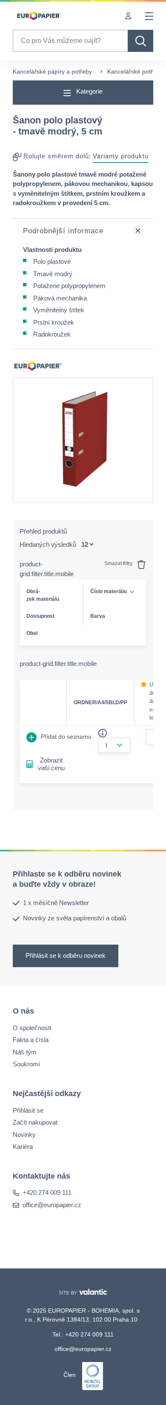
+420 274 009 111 (47, 1192)
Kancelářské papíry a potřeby (52, 71)
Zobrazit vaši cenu (51, 764)
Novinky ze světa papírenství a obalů (74, 918)
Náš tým (25, 1052)
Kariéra (23, 1146)
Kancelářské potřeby (135, 71)
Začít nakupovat (35, 1122)
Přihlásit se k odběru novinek (66, 955)
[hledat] (140, 41)
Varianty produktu (121, 156)
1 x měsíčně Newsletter (56, 902)
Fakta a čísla (31, 1039)
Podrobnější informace (63, 231)
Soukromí (26, 1064)
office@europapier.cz (52, 1204)
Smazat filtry (119, 563)
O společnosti (32, 1027)
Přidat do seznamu (65, 736)
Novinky (24, 1134)
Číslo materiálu (108, 591)
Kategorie (88, 91)
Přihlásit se (28, 1110)
